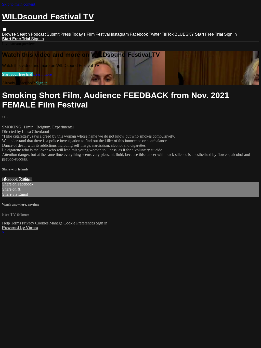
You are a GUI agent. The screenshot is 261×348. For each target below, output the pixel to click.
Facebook (139, 34)
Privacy (28, 223)
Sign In (37, 39)
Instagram (120, 34)
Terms (16, 223)
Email (27, 179)
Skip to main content (18, 4)
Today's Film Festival (91, 34)
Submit (53, 34)
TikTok (168, 34)
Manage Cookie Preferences (72, 223)
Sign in (230, 34)
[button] (4, 29)
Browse (9, 34)
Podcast (38, 34)
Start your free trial (17, 74)
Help (6, 223)
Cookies (42, 223)
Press (65, 34)
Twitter (155, 34)
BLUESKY (184, 34)
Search (24, 34)
